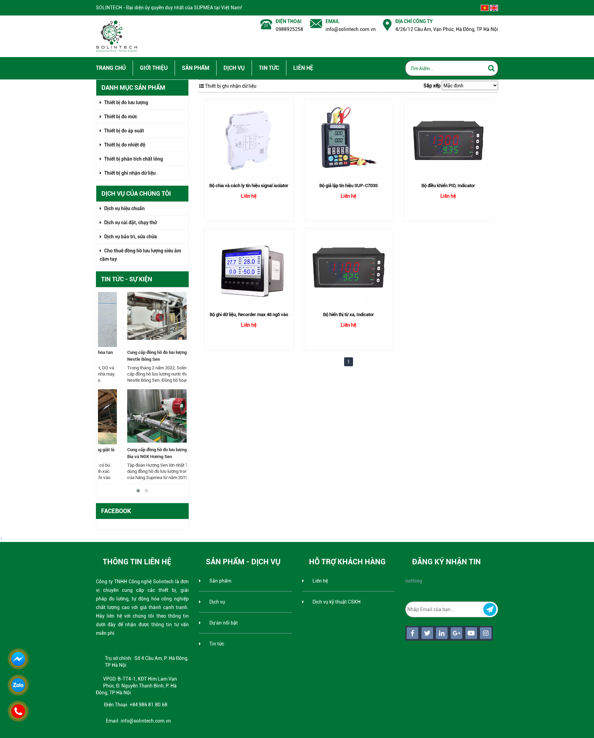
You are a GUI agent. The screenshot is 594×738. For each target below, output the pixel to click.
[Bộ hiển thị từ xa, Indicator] (348, 268)
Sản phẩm (195, 68)
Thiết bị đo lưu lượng (125, 102)
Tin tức (269, 68)
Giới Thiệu (154, 68)
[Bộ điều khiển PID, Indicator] (448, 139)
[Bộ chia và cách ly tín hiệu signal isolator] (249, 139)
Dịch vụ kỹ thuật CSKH (337, 602)
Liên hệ (303, 68)
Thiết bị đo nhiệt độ (124, 145)
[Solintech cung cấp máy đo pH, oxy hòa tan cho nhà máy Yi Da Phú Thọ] (142, 319)
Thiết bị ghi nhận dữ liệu (129, 173)
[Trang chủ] (118, 35)
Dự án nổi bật (223, 623)
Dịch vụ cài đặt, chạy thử (130, 222)
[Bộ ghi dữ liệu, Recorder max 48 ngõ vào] (249, 268)
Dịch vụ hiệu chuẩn (124, 208)
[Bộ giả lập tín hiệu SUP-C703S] (348, 139)
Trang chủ (111, 68)
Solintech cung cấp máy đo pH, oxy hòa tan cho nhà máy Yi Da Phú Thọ (140, 356)
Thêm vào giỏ (248, 180)
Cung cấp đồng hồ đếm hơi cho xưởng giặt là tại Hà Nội (141, 453)
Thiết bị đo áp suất (123, 130)
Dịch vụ (234, 68)
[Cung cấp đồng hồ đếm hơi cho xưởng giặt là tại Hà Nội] (142, 416)
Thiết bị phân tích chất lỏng (133, 159)
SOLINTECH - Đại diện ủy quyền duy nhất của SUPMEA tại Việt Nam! (169, 7)
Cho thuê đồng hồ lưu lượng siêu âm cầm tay (140, 255)
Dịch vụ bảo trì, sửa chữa (130, 236)
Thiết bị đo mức (120, 116)
